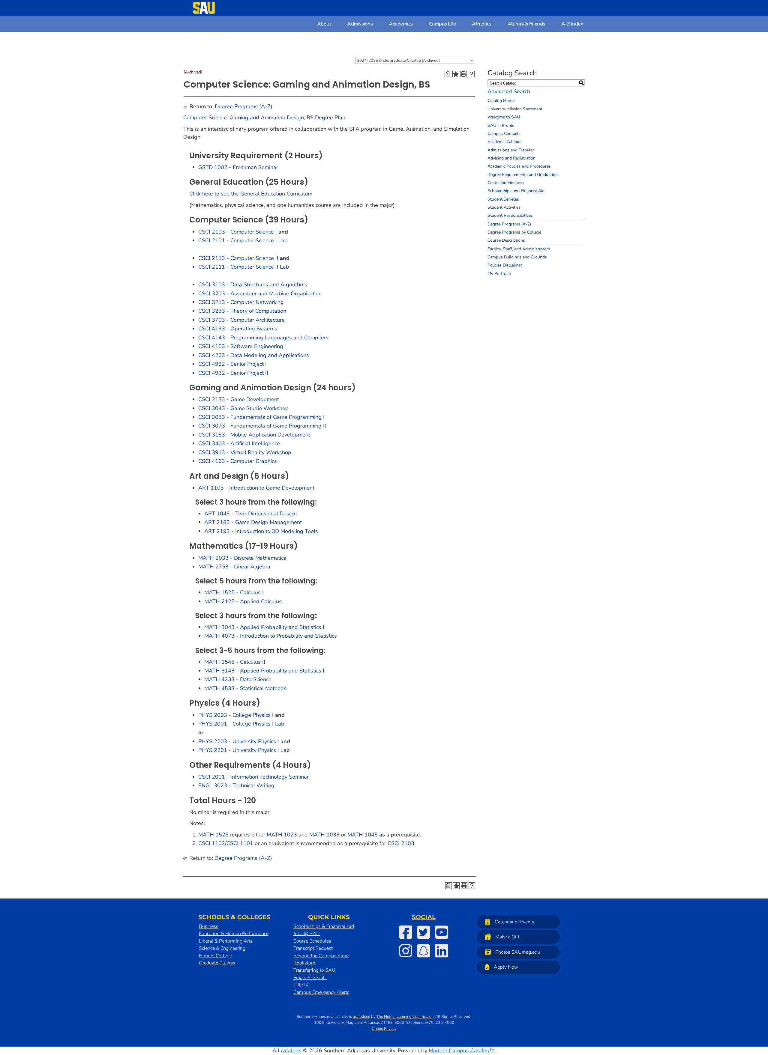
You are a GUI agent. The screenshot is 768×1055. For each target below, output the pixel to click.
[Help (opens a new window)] (471, 74)
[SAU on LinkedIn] (441, 950)
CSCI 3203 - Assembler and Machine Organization (260, 293)
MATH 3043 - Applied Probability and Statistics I (264, 627)
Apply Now (506, 967)
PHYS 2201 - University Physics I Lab (244, 750)
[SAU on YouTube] (441, 932)
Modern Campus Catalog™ (462, 1050)
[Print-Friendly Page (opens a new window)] (463, 74)
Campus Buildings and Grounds (517, 257)
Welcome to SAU (504, 117)
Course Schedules (312, 941)
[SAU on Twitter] (423, 932)
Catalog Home (501, 100)
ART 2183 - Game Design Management (253, 522)
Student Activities (504, 207)
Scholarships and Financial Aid (516, 191)
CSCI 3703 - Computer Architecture (241, 319)
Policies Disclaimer (505, 265)
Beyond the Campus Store (321, 955)
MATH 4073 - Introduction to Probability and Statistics (270, 635)
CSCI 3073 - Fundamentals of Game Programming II (262, 425)
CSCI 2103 (401, 843)
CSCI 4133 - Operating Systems (237, 328)
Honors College (215, 955)
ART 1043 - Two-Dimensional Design (250, 513)
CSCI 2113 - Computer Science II (238, 258)
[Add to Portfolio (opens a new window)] (455, 74)
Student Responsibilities (510, 215)
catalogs (291, 1050)
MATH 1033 (324, 834)
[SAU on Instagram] (405, 950)
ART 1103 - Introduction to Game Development (256, 487)
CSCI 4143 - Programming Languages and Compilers (263, 337)
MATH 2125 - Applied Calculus (243, 601)
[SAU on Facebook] (405, 932)
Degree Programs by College (514, 232)
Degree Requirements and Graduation (523, 174)
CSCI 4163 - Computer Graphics (237, 461)
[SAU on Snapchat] (423, 950)
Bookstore (304, 963)
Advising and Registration (512, 158)
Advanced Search (509, 91)
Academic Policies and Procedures (519, 166)
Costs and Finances (506, 183)
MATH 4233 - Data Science (238, 679)
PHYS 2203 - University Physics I (238, 741)
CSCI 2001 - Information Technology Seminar (253, 776)
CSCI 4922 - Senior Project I (232, 364)
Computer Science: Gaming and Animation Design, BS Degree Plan (264, 117)
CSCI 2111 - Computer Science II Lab (243, 266)
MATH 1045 (362, 834)
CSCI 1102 (211, 843)
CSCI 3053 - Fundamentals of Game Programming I (261, 417)
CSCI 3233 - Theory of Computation (242, 310)
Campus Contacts (504, 133)
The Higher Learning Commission (405, 1016)
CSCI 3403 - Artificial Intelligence (239, 443)
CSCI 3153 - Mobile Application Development (254, 434)
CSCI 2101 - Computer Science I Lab (243, 240)
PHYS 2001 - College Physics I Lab (241, 723)
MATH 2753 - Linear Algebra (234, 566)
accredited (361, 1016)
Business (208, 926)
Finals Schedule (310, 977)
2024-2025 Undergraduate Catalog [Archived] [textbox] (398, 60)
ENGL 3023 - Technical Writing (236, 785)
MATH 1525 (213, 834)
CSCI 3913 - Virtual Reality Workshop (244, 452)
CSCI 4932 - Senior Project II (233, 373)
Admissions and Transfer (511, 150)
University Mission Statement (515, 109)
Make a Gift (507, 937)
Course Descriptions (506, 240)
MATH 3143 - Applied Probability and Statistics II (265, 670)
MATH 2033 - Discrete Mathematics (242, 558)
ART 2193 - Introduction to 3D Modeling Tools (261, 531)
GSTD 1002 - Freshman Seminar (238, 167)
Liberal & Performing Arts (226, 941)
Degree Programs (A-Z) (243, 106)
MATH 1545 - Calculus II (234, 662)
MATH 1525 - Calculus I (234, 592)
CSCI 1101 (239, 843)
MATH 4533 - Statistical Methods (245, 688)
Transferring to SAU (314, 970)
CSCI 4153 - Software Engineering (240, 346)
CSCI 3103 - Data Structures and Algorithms (252, 284)
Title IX (300, 985)
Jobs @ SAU (306, 933)
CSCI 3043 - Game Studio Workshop (243, 408)
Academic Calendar (505, 142)
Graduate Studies (217, 963)
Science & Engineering (222, 948)
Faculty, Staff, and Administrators (519, 249)
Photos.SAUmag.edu (517, 952)
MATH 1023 (282, 834)
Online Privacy (384, 1028)
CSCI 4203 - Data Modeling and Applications (253, 355)
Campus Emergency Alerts (321, 992)
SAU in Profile (501, 125)
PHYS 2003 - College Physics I (236, 715)
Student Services (503, 199)
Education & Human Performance (233, 933)
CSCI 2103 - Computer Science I (237, 231)
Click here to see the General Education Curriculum (250, 193)
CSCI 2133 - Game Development (238, 399)
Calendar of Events (514, 922)
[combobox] (415, 60)
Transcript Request (313, 948)
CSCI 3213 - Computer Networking (241, 302)
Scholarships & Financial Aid (323, 926)
